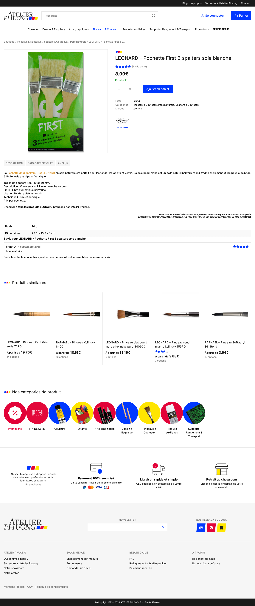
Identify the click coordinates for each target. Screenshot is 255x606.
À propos (196, 3)
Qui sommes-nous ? (16, 558)
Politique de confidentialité (51, 586)
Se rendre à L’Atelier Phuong (221, 3)
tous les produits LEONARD (35, 206)
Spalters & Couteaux (56, 41)
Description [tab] (14, 163)
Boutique (9, 41)
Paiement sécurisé (140, 568)
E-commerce (74, 563)
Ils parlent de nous (203, 558)
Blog (185, 3)
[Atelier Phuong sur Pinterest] (211, 527)
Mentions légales (14, 586)
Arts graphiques (79, 29)
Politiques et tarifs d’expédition (148, 563)
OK (164, 527)
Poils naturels (78, 41)
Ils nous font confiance (206, 563)
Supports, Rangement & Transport (170, 29)
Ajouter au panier (157, 89)
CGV (30, 586)
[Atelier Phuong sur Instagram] (201, 527)
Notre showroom (14, 568)
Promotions (202, 29)
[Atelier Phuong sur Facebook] (221, 527)
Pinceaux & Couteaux (106, 29)
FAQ (132, 558)
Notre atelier (11, 572)
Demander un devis (79, 568)
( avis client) (139, 66)
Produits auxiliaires (134, 29)
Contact (245, 3)
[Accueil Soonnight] (21, 15)
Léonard (137, 108)
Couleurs (33, 29)
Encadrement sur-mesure (82, 558)
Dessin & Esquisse (53, 29)
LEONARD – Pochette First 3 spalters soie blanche (107, 41)
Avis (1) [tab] (63, 163)
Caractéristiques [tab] (40, 163)
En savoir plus (33, 484)
